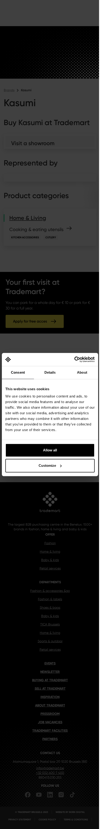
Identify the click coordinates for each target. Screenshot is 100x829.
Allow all (50, 450)
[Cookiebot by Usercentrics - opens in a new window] (74, 359)
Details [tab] (50, 372)
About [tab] (82, 372)
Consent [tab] (18, 372)
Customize (47, 465)
